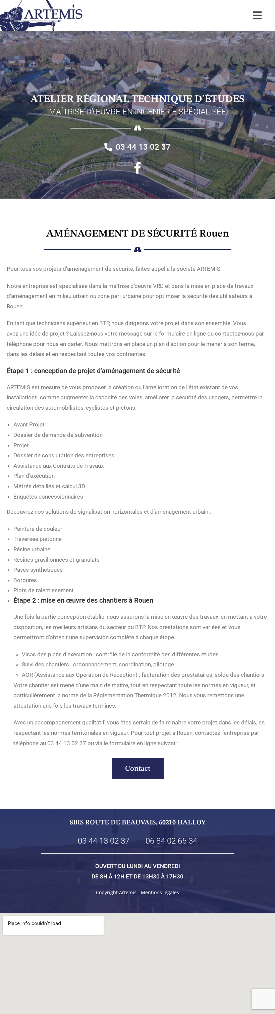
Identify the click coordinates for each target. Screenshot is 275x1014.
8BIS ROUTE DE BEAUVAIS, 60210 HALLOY (138, 822)
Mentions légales (160, 892)
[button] (257, 15)
